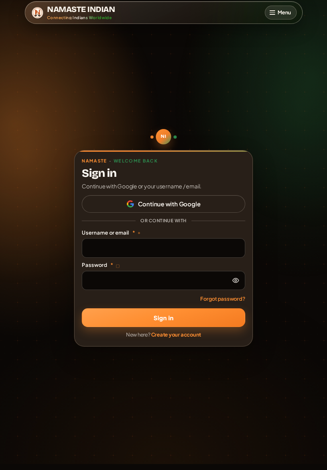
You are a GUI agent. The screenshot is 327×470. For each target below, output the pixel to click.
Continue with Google (169, 204)
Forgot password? (222, 299)
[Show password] (236, 280)
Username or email (111, 232)
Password (101, 265)
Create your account (176, 334)
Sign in (163, 317)
